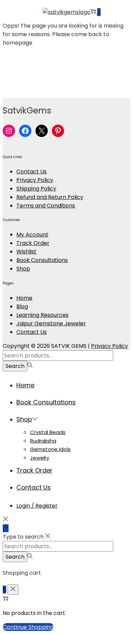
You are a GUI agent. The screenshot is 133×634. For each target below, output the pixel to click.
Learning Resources (42, 315)
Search (15, 366)
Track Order (32, 243)
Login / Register (37, 506)
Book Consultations (42, 260)
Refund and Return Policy (49, 197)
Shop (23, 269)
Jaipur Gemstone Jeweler (51, 323)
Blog (22, 306)
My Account (32, 234)
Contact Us (31, 171)
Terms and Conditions (45, 206)
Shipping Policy (36, 188)
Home (24, 298)
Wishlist (26, 252)
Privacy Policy (34, 180)
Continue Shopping (28, 627)
